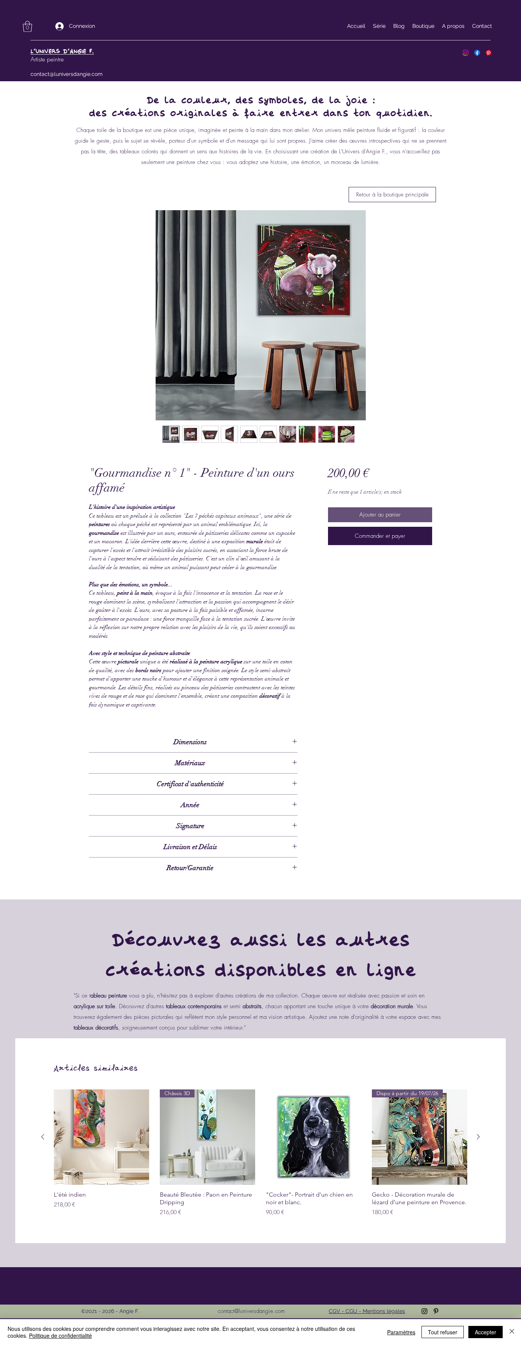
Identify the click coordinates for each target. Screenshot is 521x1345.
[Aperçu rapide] (101, 1137)
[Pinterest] (488, 52)
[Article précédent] (42, 1136)
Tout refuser (442, 1332)
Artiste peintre (47, 59)
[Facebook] (477, 52)
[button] (27, 26)
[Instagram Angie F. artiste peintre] (466, 52)
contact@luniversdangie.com (67, 74)
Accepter (485, 1332)
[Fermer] (511, 1332)
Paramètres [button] (401, 1332)
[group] (260, 1153)
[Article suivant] (478, 1136)
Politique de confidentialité (60, 1335)
